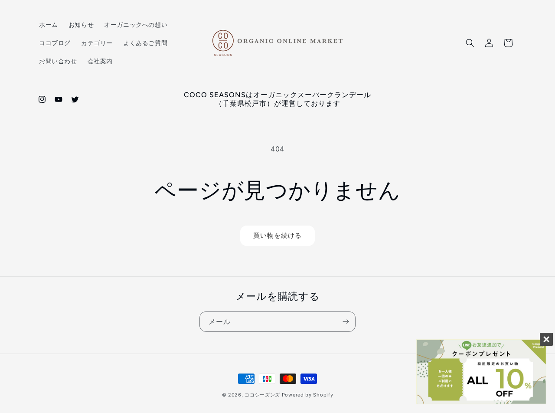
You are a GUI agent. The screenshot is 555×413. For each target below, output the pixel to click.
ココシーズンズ (262, 395)
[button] (470, 42)
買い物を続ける (277, 235)
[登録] (345, 321)
